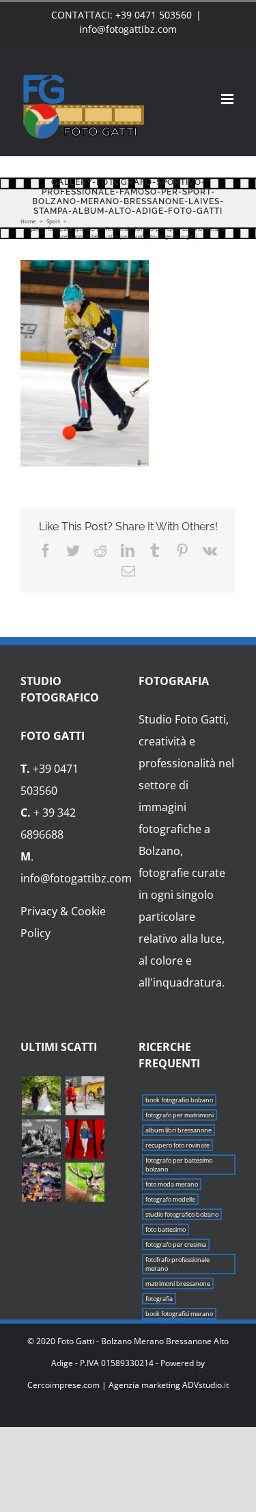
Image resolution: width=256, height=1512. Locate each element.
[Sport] (84, 1095)
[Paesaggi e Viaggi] (40, 1139)
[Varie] (84, 1182)
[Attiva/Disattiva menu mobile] (228, 99)
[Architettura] (40, 1182)
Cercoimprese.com (63, 1385)
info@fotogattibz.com (128, 29)
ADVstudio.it (205, 1385)
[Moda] (84, 1139)
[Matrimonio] (40, 1095)
